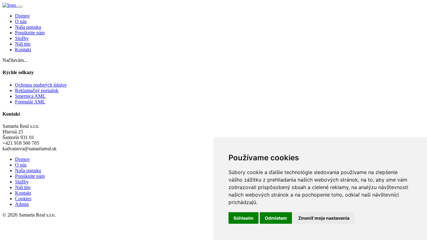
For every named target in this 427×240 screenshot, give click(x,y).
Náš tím (22, 44)
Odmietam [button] (276, 218)
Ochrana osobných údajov (41, 85)
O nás (21, 21)
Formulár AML (30, 101)
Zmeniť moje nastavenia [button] (323, 218)
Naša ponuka (28, 27)
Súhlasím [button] (244, 218)
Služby (22, 38)
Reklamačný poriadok (36, 90)
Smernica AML (30, 96)
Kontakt (23, 49)
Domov (22, 15)
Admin (22, 204)
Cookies (23, 198)
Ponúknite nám (30, 32)
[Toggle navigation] (20, 7)
